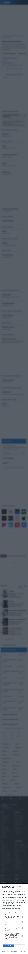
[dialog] (14, 918)
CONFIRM (8, 945)
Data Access (14, 951)
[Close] (25, 886)
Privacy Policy (22, 951)
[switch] (22, 917)
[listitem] (14, 913)
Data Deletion (5, 951)
